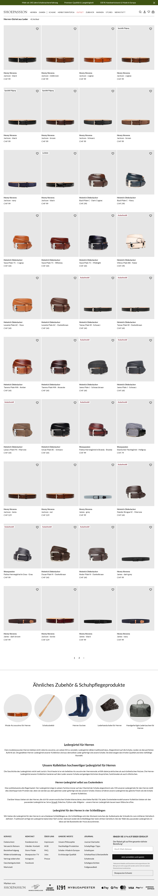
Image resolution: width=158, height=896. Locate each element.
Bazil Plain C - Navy (125, 200)
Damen (42, 12)
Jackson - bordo (48, 636)
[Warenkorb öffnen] (153, 11)
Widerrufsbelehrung (12, 854)
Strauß (54, 802)
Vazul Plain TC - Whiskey (52, 263)
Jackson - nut (47, 512)
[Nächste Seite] (83, 658)
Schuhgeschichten (91, 863)
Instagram (29, 858)
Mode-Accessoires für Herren (17, 725)
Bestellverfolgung (11, 850)
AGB (46, 846)
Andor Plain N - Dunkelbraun (91, 574)
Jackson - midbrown (50, 76)
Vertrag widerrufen (12, 858)
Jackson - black (10, 76)
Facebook (29, 863)
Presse (47, 858)
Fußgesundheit (90, 867)
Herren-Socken (79, 725)
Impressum (49, 842)
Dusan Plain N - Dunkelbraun (53, 574)
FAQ (46, 850)
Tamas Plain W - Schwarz (89, 325)
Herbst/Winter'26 (66, 12)
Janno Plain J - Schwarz (126, 387)
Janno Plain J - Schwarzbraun (91, 387)
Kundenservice (31, 842)
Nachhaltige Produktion (68, 846)
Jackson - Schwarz (87, 138)
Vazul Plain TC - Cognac (14, 263)
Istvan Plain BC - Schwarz (52, 449)
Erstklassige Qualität (67, 854)
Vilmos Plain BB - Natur (127, 263)
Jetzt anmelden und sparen (132, 857)
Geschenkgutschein (12, 863)
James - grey (84, 512)
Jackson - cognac (86, 76)
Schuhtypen (89, 850)
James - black (85, 636)
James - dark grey (124, 574)
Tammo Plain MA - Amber (15, 387)
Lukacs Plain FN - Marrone (15, 449)
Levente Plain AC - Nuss (14, 325)
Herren (33, 12)
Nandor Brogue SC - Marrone (129, 512)
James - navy (122, 636)
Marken (100, 12)
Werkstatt (120, 12)
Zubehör (90, 12)
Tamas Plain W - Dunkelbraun (129, 325)
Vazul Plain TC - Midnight (90, 263)
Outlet (80, 12)
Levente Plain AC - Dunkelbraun (54, 325)
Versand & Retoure (12, 846)
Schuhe (52, 12)
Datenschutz (9, 842)
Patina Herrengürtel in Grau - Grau (18, 574)
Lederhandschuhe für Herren (110, 725)
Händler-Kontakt (32, 846)
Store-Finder (30, 850)
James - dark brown (12, 636)
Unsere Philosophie (66, 842)
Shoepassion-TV (32, 854)
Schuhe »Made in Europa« (69, 850)
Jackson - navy (10, 200)
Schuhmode (89, 858)
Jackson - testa (10, 512)
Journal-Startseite (91, 842)
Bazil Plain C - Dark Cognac (91, 200)
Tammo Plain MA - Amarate (53, 387)
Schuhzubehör (48, 725)
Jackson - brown (48, 138)
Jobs (46, 854)
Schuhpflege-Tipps (92, 846)
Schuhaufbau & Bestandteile (96, 854)
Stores (109, 12)
